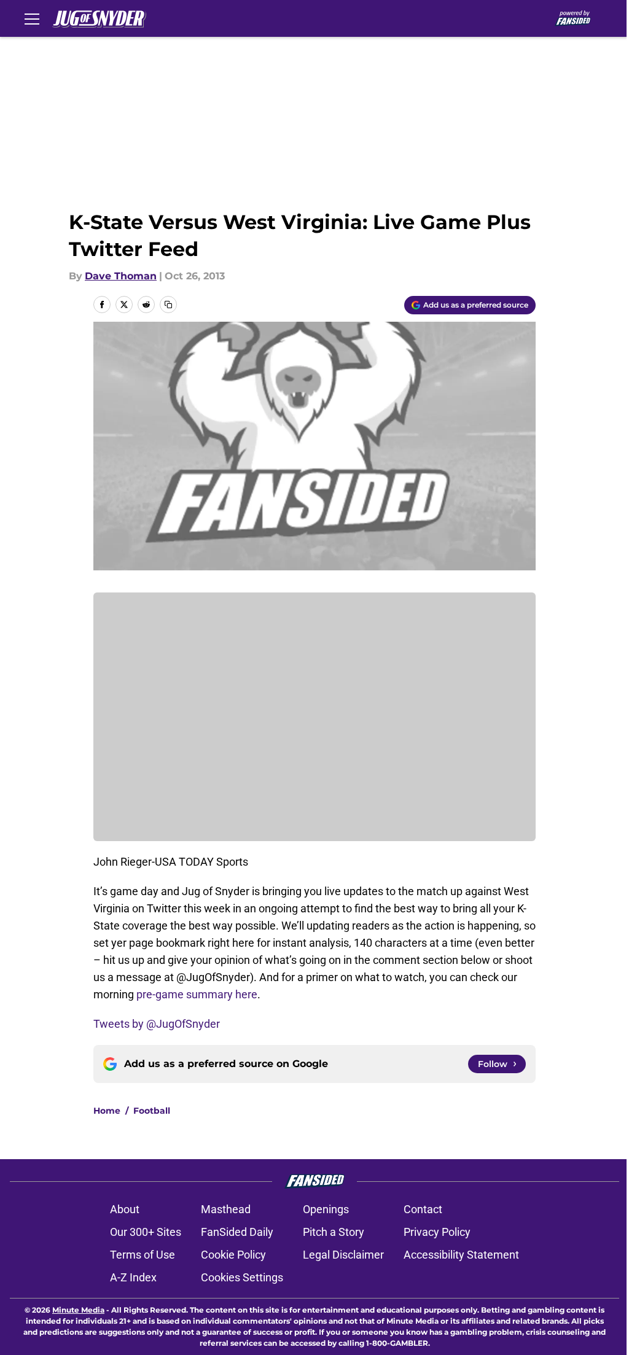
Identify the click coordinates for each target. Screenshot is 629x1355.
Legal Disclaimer (343, 1254)
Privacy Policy (437, 1231)
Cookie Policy (233, 1254)
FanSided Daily (237, 1231)
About (124, 1209)
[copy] (168, 304)
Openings (326, 1209)
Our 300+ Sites (145, 1231)
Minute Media (78, 1309)
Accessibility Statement (461, 1254)
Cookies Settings (242, 1277)
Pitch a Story (333, 1231)
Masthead (226, 1209)
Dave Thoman (121, 276)
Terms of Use (142, 1254)
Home (106, 1110)
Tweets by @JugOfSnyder (156, 1023)
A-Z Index (133, 1277)
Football (151, 1110)
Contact (423, 1209)
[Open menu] (32, 18)
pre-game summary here (196, 994)
